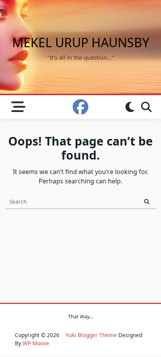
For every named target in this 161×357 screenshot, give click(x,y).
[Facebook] (80, 107)
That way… (80, 316)
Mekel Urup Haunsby (80, 42)
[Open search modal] (146, 107)
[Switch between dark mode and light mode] (129, 106)
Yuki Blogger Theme (91, 335)
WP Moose (36, 343)
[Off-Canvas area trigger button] (18, 107)
